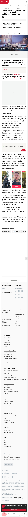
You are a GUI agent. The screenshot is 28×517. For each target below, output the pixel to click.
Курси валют (7, 387)
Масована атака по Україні (10, 360)
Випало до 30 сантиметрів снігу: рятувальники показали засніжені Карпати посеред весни (14, 108)
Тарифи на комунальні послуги (11, 391)
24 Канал (3, 5)
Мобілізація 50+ (7, 372)
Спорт (5, 437)
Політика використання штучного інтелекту (7, 325)
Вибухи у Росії (7, 362)
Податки (6, 393)
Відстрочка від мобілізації (10, 377)
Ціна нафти (6, 385)
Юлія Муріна (7, 16)
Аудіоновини (7, 344)
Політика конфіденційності (5, 322)
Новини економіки (9, 384)
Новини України (10, 5)
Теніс (5, 442)
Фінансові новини (8, 389)
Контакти (17, 316)
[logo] (6, 2)
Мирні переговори (8, 356)
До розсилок (8, 464)
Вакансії (16, 318)
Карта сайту (17, 325)
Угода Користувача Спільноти (19, 309)
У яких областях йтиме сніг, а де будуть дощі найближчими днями (20, 5)
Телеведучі (4, 314)
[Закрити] (25, 506)
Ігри (16, 327)
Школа (5, 417)
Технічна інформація (19, 314)
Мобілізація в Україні (9, 368)
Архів (16, 323)
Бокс (5, 438)
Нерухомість (7, 427)
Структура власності (19, 321)
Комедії (5, 406)
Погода (5, 346)
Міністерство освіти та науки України (12, 415)
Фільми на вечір (7, 405)
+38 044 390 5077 (18, 285)
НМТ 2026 (6, 418)
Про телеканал (5, 312)
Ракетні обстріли (7, 352)
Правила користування (6, 319)
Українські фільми (8, 403)
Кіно (5, 399)
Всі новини (7, 335)
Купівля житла (7, 430)
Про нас (3, 305)
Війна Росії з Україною (10, 351)
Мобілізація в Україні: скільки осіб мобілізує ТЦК (15, 379)
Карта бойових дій (8, 354)
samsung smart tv (15, 477)
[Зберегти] (24, 33)
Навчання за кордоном (9, 422)
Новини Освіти (8, 413)
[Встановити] (14, 508)
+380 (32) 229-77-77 (10, 496)
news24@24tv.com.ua (6, 285)
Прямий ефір (7, 340)
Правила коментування (20, 312)
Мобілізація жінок (8, 373)
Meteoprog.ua (18, 78)
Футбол (5, 440)
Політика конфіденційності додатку (20, 306)
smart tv (6, 477)
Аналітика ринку (7, 428)
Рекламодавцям (5, 317)
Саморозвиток (7, 420)
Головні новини (7, 337)
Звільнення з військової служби (11, 370)
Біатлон (5, 444)
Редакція (3, 308)
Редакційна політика (6, 310)
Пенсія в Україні (7, 395)
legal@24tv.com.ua (17, 497)
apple (15, 473)
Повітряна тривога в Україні (10, 358)
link (15, 291)
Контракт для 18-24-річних (10, 375)
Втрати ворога (7, 363)
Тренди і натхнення (8, 432)
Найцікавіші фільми (8, 401)
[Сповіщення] (26, 2)
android (6, 473)
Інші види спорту (7, 446)
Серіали (5, 408)
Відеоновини (7, 342)
